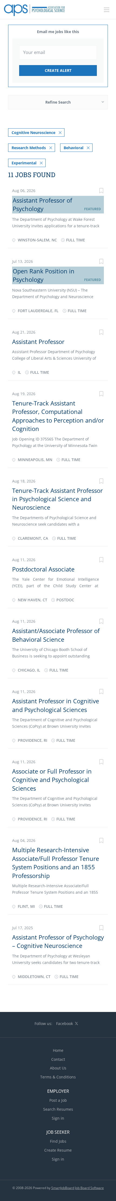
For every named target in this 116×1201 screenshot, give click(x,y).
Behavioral (73, 147)
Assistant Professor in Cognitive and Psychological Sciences (55, 705)
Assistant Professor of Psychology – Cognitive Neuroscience (58, 941)
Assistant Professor (38, 341)
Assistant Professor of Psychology (42, 204)
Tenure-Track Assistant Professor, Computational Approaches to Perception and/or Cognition (58, 416)
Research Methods (29, 147)
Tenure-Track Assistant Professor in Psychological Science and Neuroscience (57, 499)
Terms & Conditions (58, 1076)
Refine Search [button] (58, 102)
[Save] (101, 191)
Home (58, 1050)
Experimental (24, 162)
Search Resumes (58, 1109)
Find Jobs (58, 1141)
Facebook (64, 1023)
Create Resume (58, 1150)
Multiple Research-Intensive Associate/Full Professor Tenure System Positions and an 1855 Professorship (55, 862)
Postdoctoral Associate (43, 569)
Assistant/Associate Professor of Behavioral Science (56, 635)
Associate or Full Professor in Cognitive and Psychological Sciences (52, 779)
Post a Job (58, 1100)
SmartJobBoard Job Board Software (77, 1188)
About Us (58, 1068)
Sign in (58, 1118)
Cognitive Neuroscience (33, 132)
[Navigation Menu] (106, 9)
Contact (58, 1059)
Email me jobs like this (58, 31)
